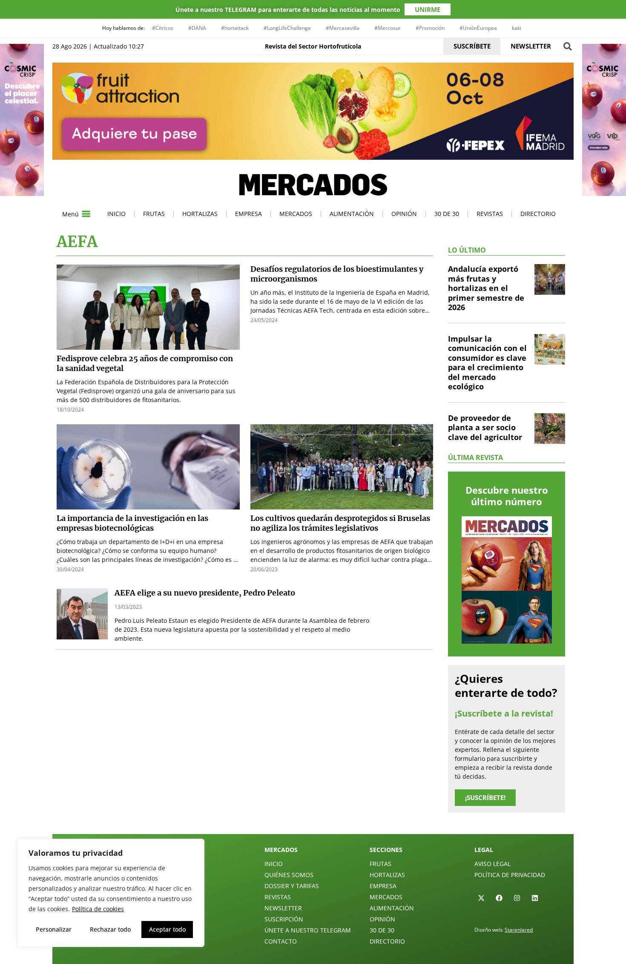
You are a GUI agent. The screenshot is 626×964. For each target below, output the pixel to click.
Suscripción (283, 919)
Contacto (280, 941)
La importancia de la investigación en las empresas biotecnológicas (132, 523)
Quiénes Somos (288, 875)
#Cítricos (162, 28)
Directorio (538, 214)
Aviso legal (492, 864)
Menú (70, 214)
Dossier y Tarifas (291, 886)
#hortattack (235, 28)
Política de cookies (98, 909)
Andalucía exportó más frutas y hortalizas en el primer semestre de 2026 (486, 288)
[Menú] (86, 214)
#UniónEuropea (478, 28)
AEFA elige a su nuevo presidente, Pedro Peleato (205, 593)
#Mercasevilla (342, 28)
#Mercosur (387, 28)
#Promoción (430, 28)
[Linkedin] (535, 898)
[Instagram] (517, 898)
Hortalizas (200, 214)
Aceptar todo (167, 929)
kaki (516, 28)
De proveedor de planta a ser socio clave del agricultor (485, 427)
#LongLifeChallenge (287, 28)
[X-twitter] (481, 898)
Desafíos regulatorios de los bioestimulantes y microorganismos (336, 274)
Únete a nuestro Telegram (307, 930)
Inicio (116, 214)
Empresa (248, 214)
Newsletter (283, 908)
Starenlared (519, 929)
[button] (567, 46)
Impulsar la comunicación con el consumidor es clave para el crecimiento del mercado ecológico (487, 363)
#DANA (197, 28)
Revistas (490, 214)
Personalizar (54, 929)
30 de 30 (446, 214)
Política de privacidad (509, 875)
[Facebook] (499, 898)
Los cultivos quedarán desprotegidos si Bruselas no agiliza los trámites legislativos (340, 523)
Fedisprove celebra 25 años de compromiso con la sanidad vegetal (145, 363)
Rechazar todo (110, 929)
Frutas (154, 214)
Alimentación (352, 214)
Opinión (404, 214)
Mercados (295, 214)
